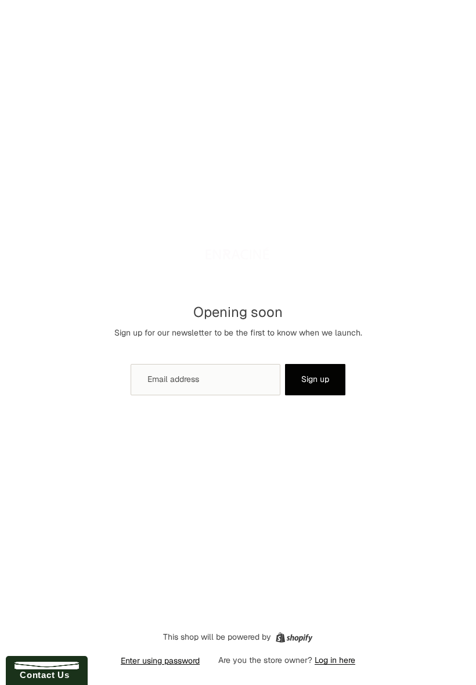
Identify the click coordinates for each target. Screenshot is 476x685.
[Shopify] (294, 637)
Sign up (315, 379)
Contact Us (42, 675)
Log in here (335, 660)
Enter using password (160, 660)
